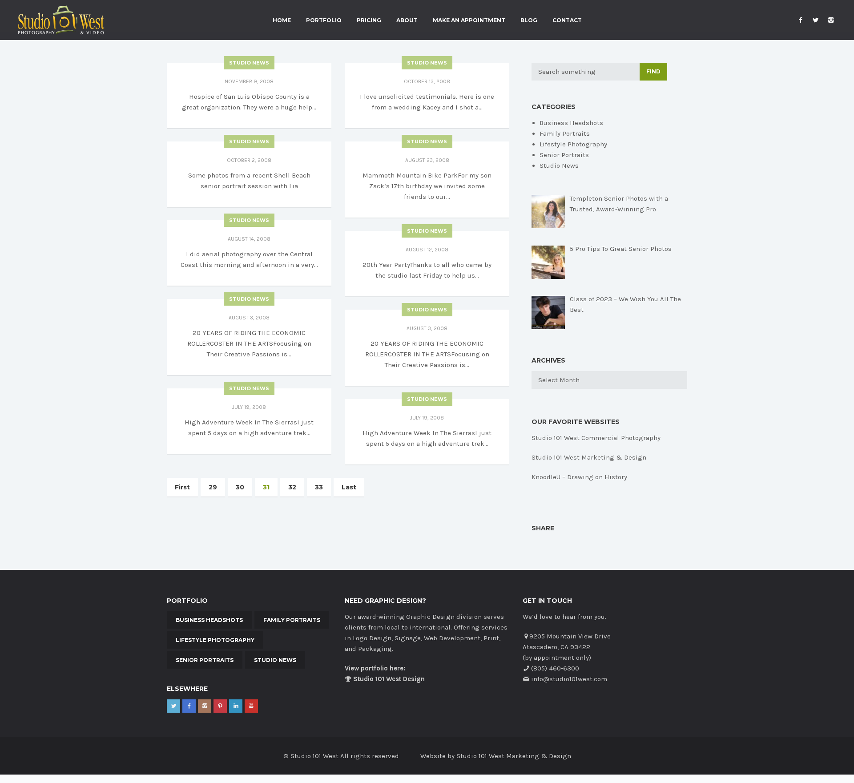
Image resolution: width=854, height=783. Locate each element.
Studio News (249, 63)
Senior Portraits (564, 155)
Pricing (369, 20)
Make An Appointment (469, 20)
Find (653, 71)
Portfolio (324, 20)
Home (282, 20)
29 (213, 487)
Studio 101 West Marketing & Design (589, 457)
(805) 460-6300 (555, 668)
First (182, 487)
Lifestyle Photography (573, 144)
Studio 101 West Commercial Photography (596, 438)
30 (240, 487)
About (407, 20)
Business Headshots (571, 123)
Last (349, 487)
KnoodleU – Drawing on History (579, 477)
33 (319, 487)
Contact (567, 20)
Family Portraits (565, 133)
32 (292, 487)
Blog (528, 20)
